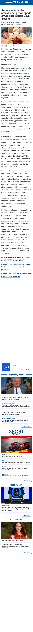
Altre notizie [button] (26, 426)
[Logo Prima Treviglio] (16, 2)
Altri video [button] (27, 515)
